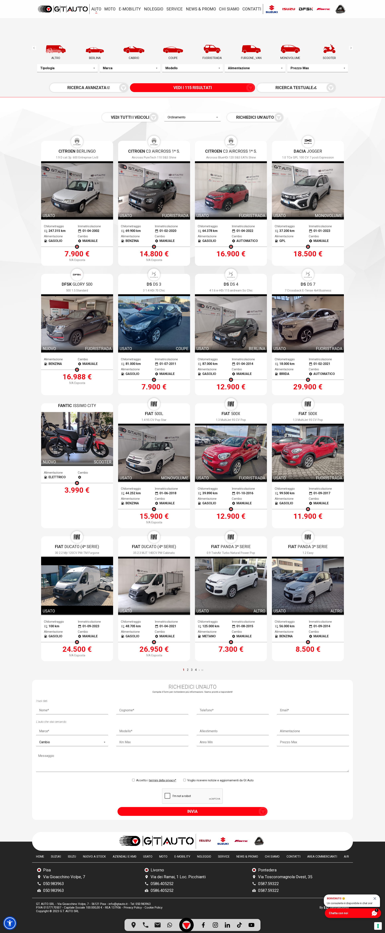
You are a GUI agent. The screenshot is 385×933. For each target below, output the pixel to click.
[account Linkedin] (227, 925)
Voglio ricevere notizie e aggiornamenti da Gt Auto (220, 780)
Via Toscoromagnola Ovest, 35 (285, 876)
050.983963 (53, 883)
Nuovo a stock (94, 856)
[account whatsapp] (169, 925)
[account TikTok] (239, 925)
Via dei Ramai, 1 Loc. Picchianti (178, 876)
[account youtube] (251, 925)
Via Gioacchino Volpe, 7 (64, 876)
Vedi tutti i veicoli (130, 117)
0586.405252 (162, 883)
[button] (10, 923)
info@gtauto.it (118, 904)
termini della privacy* (162, 780)
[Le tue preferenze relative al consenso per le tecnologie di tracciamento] (378, 926)
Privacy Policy (133, 907)
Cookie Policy (153, 907)
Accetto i (155, 780)
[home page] (63, 9)
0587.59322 (268, 883)
